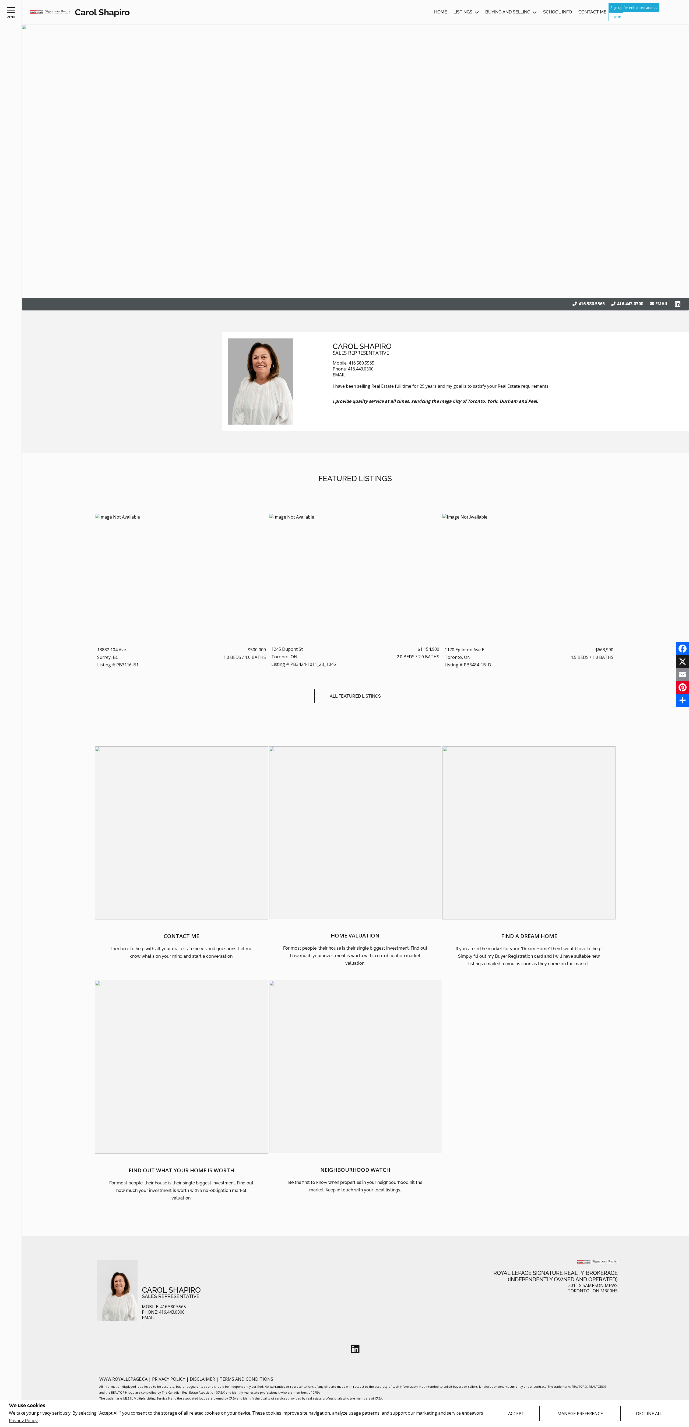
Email (661, 304)
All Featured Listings (355, 696)
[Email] (682, 674)
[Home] (50, 12)
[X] (682, 661)
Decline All (649, 1413)
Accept (516, 1413)
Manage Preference (580, 1413)
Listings (463, 12)
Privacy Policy (23, 1420)
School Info (557, 12)
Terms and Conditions (246, 1379)
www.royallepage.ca (123, 1379)
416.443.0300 (630, 304)
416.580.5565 (591, 304)
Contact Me (592, 12)
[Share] (682, 700)
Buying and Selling (507, 12)
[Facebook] (682, 648)
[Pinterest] (682, 687)
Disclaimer (203, 1379)
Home (440, 12)
